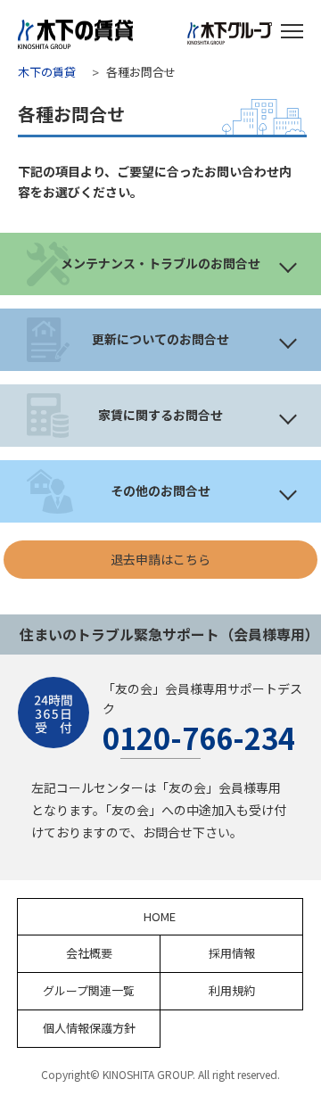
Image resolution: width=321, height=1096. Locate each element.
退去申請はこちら (160, 559)
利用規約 (232, 990)
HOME (160, 916)
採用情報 (232, 952)
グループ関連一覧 (89, 990)
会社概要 (89, 952)
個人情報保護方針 (89, 1027)
